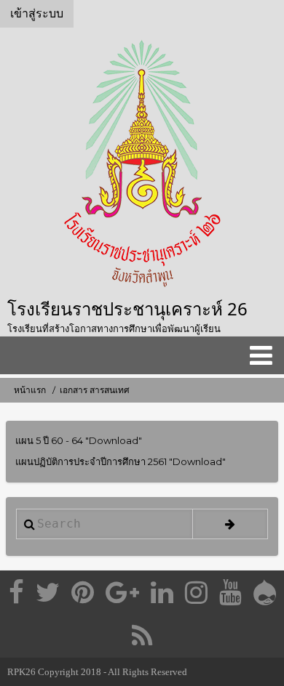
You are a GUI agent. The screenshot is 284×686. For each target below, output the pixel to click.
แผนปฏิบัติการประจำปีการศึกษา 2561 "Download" (120, 461)
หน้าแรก (30, 389)
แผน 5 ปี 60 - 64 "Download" (78, 440)
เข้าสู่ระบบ (36, 13)
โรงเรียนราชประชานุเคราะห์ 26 (127, 308)
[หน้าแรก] (142, 165)
